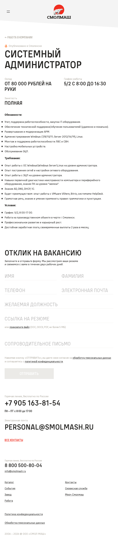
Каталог (9, 482)
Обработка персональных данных (25, 522)
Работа (9, 500)
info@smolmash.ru (15, 471)
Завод (8, 494)
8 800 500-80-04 (23, 465)
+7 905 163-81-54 (32, 403)
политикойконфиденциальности (44, 361)
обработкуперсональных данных (92, 357)
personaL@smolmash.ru (49, 427)
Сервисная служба (76, 488)
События (10, 488)
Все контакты (14, 440)
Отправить (29, 373)
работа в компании (19, 37)
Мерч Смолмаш (74, 494)
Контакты (71, 482)
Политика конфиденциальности (24, 514)
